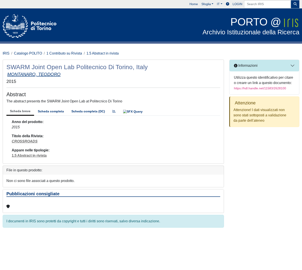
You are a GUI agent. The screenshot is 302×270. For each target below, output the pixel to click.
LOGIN (237, 4)
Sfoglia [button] (206, 4)
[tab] (114, 111)
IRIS (6, 53)
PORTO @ (251, 26)
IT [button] (218, 4)
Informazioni (247, 65)
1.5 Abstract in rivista (102, 53)
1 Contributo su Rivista (64, 53)
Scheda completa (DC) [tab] (88, 111)
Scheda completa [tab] (51, 111)
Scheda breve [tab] (20, 111)
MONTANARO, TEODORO (34, 74)
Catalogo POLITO (28, 53)
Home (193, 4)
